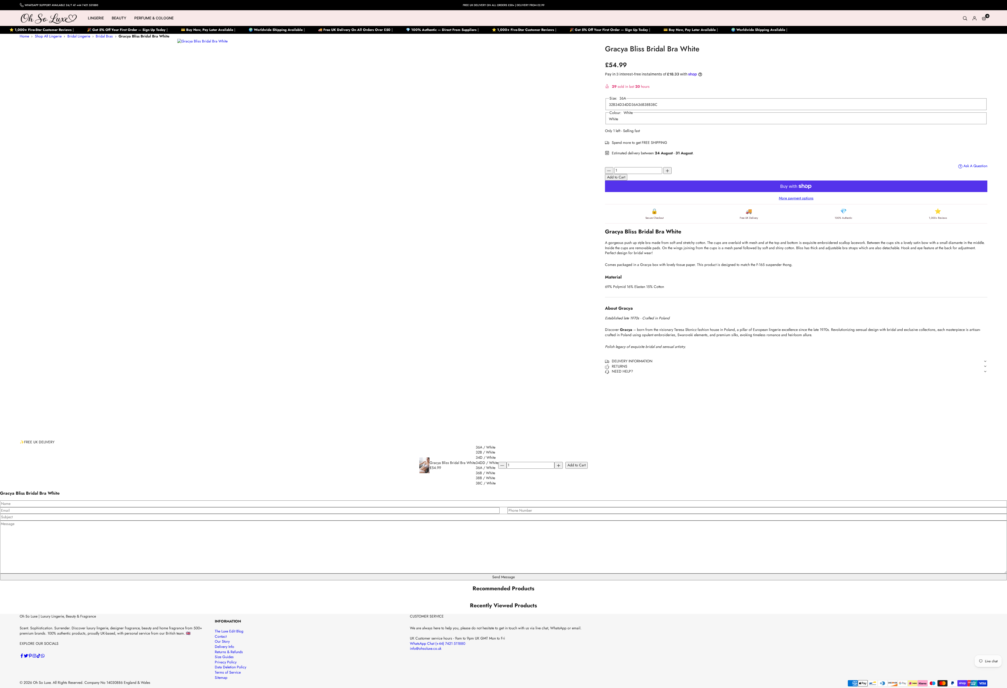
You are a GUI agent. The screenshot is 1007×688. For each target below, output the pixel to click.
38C (654, 104)
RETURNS (619, 366)
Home (24, 36)
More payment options (796, 198)
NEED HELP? (622, 371)
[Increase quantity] (667, 170)
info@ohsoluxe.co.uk (425, 648)
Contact (221, 636)
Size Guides (224, 656)
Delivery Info (224, 646)
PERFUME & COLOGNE (154, 18)
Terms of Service (228, 672)
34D (618, 104)
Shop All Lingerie (48, 36)
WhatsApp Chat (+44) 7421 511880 (437, 643)
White (613, 119)
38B (647, 104)
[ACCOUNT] (974, 18)
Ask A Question (974, 165)
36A (634, 104)
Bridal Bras (104, 36)
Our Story (222, 641)
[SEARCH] (965, 18)
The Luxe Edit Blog (229, 631)
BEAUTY (119, 18)
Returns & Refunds (229, 651)
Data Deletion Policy (230, 667)
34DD (626, 104)
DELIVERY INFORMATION (632, 361)
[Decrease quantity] (609, 170)
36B (641, 104)
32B (612, 104)
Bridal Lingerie (78, 36)
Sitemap (221, 677)
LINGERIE (96, 18)
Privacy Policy (226, 662)
